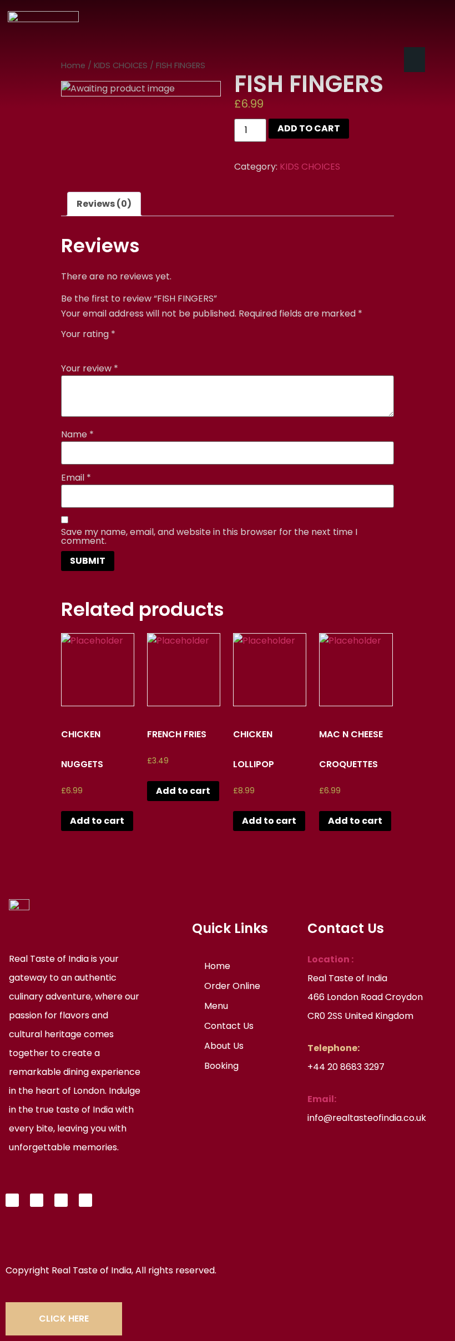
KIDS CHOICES (310, 166)
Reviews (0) (104, 203)
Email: (321, 1099)
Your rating (88, 334)
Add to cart (308, 128)
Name (77, 434)
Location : (330, 959)
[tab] (104, 204)
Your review (89, 368)
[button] (414, 59)
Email (76, 477)
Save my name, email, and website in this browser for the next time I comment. (209, 536)
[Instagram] (61, 1200)
